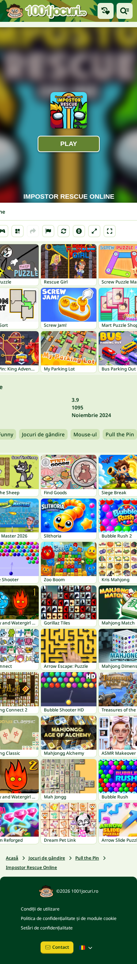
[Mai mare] (94, 231)
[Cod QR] (17, 231)
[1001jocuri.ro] (46, 11)
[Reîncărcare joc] (63, 231)
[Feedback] (48, 231)
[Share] (33, 231)
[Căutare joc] (125, 11)
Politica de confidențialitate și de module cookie (69, 918)
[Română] (86, 947)
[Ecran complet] (109, 231)
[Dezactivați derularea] (79, 231)
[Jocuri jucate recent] (106, 11)
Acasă (12, 858)
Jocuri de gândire (43, 434)
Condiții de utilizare (40, 909)
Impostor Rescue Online (31, 867)
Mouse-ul (85, 434)
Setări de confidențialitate (47, 928)
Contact (60, 947)
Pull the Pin (120, 434)
